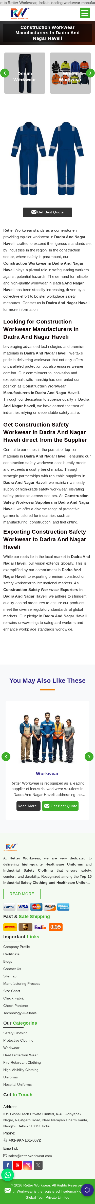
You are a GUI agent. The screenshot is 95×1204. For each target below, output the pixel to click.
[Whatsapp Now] (7, 1174)
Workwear (47, 773)
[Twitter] (38, 1165)
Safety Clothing (15, 1033)
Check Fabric (14, 998)
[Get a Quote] (7, 1190)
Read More (27, 806)
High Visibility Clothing (21, 1070)
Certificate (11, 954)
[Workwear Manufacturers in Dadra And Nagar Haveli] (47, 733)
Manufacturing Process (21, 983)
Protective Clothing (18, 1040)
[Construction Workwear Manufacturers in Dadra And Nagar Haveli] (47, 154)
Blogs (7, 961)
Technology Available (20, 1013)
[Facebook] (7, 1165)
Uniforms (10, 1077)
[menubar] (85, 13)
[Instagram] (27, 1165)
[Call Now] (87, 1190)
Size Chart (11, 991)
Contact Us (12, 969)
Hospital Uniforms (17, 1084)
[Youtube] (17, 1165)
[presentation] (4, 73)
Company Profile (16, 947)
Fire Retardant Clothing (22, 1062)
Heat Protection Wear (20, 1055)
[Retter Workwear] (19, 14)
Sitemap (9, 976)
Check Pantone (15, 1006)
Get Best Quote (50, 212)
